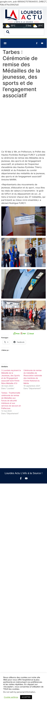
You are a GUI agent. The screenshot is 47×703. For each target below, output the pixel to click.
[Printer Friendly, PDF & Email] (23, 333)
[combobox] (24, 32)
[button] (5, 43)
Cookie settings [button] (11, 697)
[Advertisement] (23, 125)
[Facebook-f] (20, 478)
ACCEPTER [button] (26, 697)
